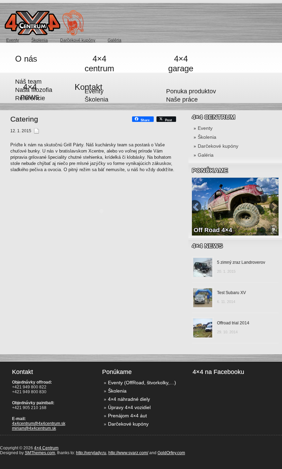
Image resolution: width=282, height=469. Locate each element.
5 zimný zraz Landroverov (241, 262)
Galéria (114, 40)
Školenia (39, 40)
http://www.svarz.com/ (128, 452)
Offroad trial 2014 (233, 323)
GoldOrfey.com (171, 452)
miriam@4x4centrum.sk (34, 428)
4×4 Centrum (46, 448)
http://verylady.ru (91, 452)
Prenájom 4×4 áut (127, 415)
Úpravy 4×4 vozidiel (129, 407)
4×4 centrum (99, 63)
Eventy (205, 128)
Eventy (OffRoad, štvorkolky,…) (142, 382)
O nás (26, 58)
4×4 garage (180, 63)
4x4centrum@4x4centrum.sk (38, 423)
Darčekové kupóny (77, 40)
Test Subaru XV (231, 292)
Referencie (30, 98)
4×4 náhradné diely (129, 399)
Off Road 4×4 (213, 230)
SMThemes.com (40, 452)
